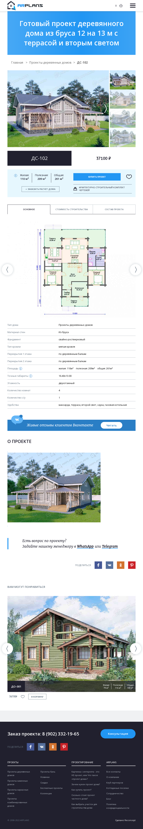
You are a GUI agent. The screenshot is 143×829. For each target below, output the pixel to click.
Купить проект (97, 176)
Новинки (45, 777)
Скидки (44, 782)
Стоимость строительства (71, 209)
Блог (108, 798)
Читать (111, 425)
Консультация (118, 733)
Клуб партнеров (114, 782)
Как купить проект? (81, 789)
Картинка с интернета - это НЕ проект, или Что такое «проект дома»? (85, 775)
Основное (29, 209)
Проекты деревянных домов (50, 62)
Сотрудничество (114, 793)
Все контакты (113, 771)
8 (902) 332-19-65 (60, 734)
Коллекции (46, 793)
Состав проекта (114, 209)
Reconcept (130, 820)
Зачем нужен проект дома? (86, 784)
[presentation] (7, 269)
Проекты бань (47, 771)
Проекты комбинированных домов (17, 802)
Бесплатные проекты (51, 788)
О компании (112, 777)
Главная (17, 62)
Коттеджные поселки (117, 788)
